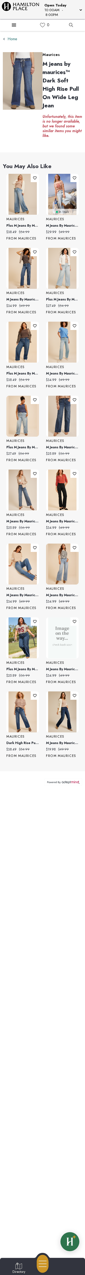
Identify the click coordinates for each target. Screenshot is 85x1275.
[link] (42, 25)
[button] (62, 9)
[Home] (22, 9)
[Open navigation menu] (42, 1264)
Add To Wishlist (35, 178)
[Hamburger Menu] (14, 25)
